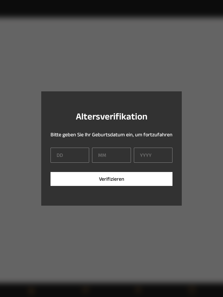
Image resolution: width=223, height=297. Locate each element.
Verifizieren (111, 179)
